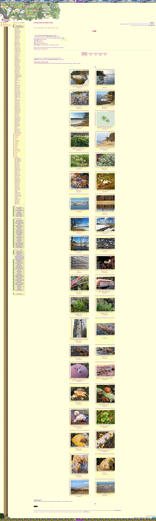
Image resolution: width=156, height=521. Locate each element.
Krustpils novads (17, 94)
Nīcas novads (17, 114)
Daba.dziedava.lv (19, 22)
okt (99, 55)
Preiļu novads (17, 122)
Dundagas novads (17, 61)
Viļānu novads (17, 202)
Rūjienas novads (17, 168)
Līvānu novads (17, 102)
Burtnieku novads (17, 50)
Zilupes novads (17, 203)
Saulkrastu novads (18, 175)
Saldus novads (17, 174)
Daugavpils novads (18, 59)
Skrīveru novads (17, 179)
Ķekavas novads (17, 88)
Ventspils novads (17, 198)
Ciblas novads (17, 55)
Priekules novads (17, 124)
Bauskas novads (17, 47)
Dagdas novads (17, 56)
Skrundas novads (17, 180)
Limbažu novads (17, 100)
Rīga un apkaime (40, 27)
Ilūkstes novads (17, 72)
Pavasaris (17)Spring (91, 54)
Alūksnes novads (17, 37)
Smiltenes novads (17, 181)
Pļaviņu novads (17, 121)
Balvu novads (17, 45)
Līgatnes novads (17, 99)
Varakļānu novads (17, 192)
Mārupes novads (17, 108)
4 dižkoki (55, 35)
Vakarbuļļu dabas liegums (54, 44)
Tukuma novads (17, 187)
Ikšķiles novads (17, 71)
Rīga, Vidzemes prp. (18, 159)
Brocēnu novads (17, 49)
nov (101, 55)
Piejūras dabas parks (44, 44)
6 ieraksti (58, 36)
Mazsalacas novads (18, 109)
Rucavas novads (17, 165)
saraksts (6, 24)
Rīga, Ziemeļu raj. (17, 162)
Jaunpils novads (17, 77)
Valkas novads (17, 190)
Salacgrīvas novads (18, 170)
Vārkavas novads (17, 193)
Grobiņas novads (17, 67)
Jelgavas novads (17, 82)
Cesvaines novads (17, 54)
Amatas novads (17, 38)
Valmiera (16, 191)
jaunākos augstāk (84, 55)
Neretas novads (17, 113)
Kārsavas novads (17, 86)
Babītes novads (17, 42)
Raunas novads (17, 126)
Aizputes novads (17, 32)
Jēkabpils (16, 78)
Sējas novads (17, 176)
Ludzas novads (17, 104)
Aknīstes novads (17, 33)
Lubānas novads (17, 103)
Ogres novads (17, 115)
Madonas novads (17, 105)
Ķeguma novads (17, 87)
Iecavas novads (17, 70)
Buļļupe (41, 39)
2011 (106, 168)
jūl (95, 55)
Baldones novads (17, 43)
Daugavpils (16, 58)
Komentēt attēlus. (44, 62)
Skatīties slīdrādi (37, 62)
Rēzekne (16, 127)
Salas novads (17, 171)
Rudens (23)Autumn (100, 54)
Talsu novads (17, 185)
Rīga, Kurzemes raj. (18, 132)
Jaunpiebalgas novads (18, 76)
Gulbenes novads (17, 69)
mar (91, 55)
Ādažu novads (17, 28)
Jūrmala (16, 83)
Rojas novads (17, 163)
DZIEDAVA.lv (79, 1)
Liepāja (16, 98)
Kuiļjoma (40, 40)
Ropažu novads (17, 164)
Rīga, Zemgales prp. (18, 160)
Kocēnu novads (17, 89)
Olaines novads (17, 116)
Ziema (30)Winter (105, 54)
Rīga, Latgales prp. (18, 158)
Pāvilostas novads (17, 120)
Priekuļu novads (17, 125)
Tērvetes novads (17, 186)
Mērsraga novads (17, 110)
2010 (83, 86)
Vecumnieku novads (18, 196)
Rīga (45, 27)
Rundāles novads (17, 169)
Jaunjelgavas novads (18, 75)
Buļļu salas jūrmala (40, 42)
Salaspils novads (17, 173)
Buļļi (57, 27)
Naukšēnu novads (17, 111)
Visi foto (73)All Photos (84, 53)
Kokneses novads (17, 91)
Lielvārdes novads (17, 97)
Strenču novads (17, 184)
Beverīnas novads (17, 48)
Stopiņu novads (17, 182)
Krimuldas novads (17, 93)
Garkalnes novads (17, 66)
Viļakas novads (17, 201)
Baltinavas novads (17, 44)
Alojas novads (17, 34)
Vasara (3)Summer (96, 54)
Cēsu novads (17, 53)
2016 (110, 127)
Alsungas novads (17, 36)
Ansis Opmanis (112, 111)
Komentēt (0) (79, 87)
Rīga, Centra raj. (17, 131)
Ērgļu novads (17, 65)
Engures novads (17, 64)
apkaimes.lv (45, 48)
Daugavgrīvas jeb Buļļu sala (42, 43)
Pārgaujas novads (17, 119)
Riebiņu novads (17, 130)
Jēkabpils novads (17, 80)
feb (105, 55)
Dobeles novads (17, 60)
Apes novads (17, 39)
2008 (85, 167)
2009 (83, 231)
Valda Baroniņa (86, 154)
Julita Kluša (87, 70)
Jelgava (16, 81)
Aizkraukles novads (18, 31)
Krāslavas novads (17, 92)
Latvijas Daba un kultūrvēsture (43, 22)
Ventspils (16, 197)
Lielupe (44, 39)
